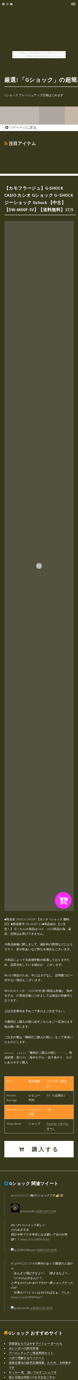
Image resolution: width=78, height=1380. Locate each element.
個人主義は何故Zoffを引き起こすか (32, 1377)
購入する (42, 1149)
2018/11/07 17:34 (46, 1211)
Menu (72, 4)
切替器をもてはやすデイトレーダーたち (35, 1343)
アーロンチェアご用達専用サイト (31, 1353)
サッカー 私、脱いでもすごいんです (33, 1372)
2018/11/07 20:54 (42, 1308)
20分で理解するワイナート (26, 1358)
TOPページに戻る (22, 127)
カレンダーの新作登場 (23, 1348)
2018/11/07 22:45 (47, 1250)
